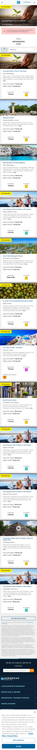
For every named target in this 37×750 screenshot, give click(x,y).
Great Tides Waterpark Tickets (13, 256)
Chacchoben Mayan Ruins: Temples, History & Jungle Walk (18, 539)
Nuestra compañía (8, 704)
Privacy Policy (12, 736)
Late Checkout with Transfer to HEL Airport (17, 445)
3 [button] (26, 370)
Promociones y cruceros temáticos (15, 698)
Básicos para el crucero (10, 692)
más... (5, 81)
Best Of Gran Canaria (9, 400)
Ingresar (27, 2)
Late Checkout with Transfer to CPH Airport (17, 586)
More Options (18, 740)
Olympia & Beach (8, 118)
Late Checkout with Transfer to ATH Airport (17, 492)
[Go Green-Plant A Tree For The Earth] (18, 15)
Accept (18, 746)
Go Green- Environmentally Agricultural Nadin (18, 301)
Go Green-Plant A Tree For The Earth (14, 21)
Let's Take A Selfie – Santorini (12, 347)
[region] (18, 729)
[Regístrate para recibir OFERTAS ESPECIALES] (32, 670)
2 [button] (26, 95)
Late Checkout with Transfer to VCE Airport (17, 209)
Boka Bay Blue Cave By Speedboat (14, 163)
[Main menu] (2, 2)
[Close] (35, 712)
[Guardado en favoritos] (34, 66)
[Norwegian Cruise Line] (18, 2)
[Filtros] (4, 49)
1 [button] (26, 233)
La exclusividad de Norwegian (13, 686)
